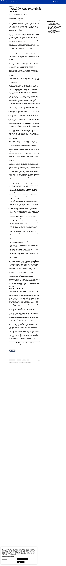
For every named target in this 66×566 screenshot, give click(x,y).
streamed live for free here (20, 310)
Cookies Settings (5, 559)
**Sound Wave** (33, 133)
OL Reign (21, 362)
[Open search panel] (53, 2)
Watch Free (22, 27)
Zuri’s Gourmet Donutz (13, 265)
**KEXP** (37, 79)
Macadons (34, 265)
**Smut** (16, 97)
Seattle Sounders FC (13, 362)
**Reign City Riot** (13, 134)
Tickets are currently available (15, 53)
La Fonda (29, 168)
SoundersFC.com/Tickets (29, 338)
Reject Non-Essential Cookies (22, 559)
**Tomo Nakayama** (21, 119)
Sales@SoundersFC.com (17, 336)
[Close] (35, 548)
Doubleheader (28, 362)
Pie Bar (28, 265)
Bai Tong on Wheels (23, 265)
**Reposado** (30, 129)
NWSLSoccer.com (30, 320)
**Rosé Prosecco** (22, 115)
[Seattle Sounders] (3, 2)
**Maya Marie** (20, 111)
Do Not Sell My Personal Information (8, 556)
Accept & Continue (21, 562)
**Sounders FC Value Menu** (22, 268)
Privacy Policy (14, 554)
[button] (23, 2)
